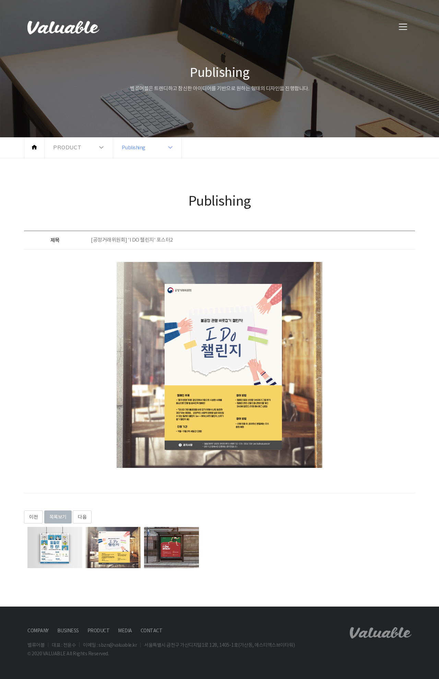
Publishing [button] (133, 147)
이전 (33, 517)
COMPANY (38, 631)
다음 (82, 517)
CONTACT (152, 631)
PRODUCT (98, 631)
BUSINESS (68, 631)
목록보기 (58, 517)
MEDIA (125, 631)
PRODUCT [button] (67, 147)
